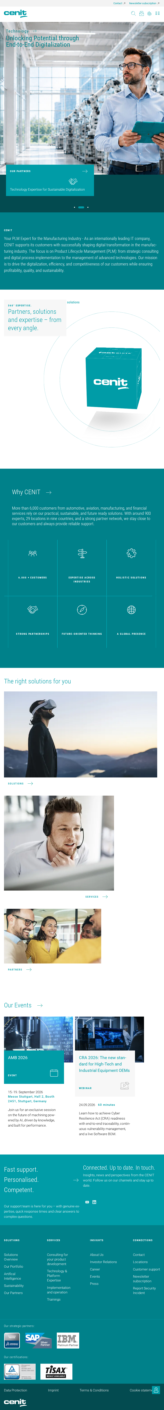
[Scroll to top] (156, 1402)
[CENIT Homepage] (16, 14)
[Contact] (141, 12)
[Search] (133, 12)
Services (92, 896)
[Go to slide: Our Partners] (80, 207)
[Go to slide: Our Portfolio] (74, 207)
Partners (15, 969)
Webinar (85, 1088)
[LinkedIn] (94, 1202)
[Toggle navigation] (157, 12)
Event (12, 1075)
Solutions (16, 783)
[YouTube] (87, 1202)
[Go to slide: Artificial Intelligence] (87, 207)
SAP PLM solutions (67, 302)
